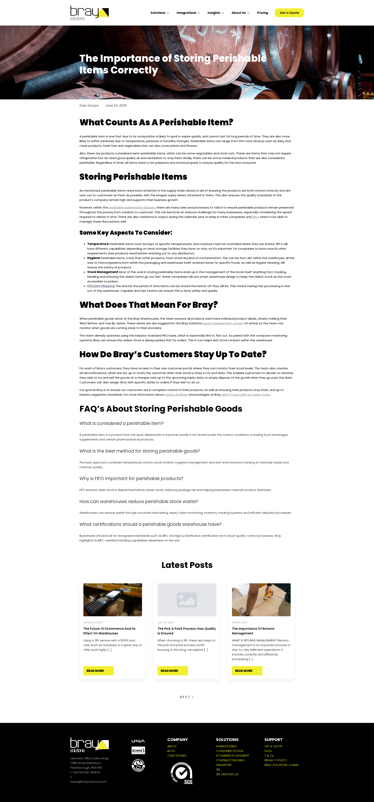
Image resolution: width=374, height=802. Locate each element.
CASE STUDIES (176, 755)
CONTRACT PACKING (230, 760)
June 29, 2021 (165, 622)
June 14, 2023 (239, 622)
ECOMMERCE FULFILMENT (232, 755)
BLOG (171, 751)
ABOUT (172, 746)
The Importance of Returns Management (253, 631)
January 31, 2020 (93, 622)
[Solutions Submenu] (169, 12)
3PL (218, 770)
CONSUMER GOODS (229, 751)
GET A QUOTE (273, 746)
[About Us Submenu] (249, 12)
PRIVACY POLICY (276, 760)
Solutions (158, 13)
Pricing (262, 13)
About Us (239, 13)
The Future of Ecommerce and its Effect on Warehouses (109, 631)
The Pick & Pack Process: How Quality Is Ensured (187, 631)
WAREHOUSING (226, 746)
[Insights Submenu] (224, 12)
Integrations (186, 13)
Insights (214, 13)
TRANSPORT (224, 765)
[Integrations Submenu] (200, 12)
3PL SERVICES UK (227, 774)
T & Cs (269, 755)
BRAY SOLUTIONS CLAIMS (282, 765)
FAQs (268, 751)
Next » (187, 697)
